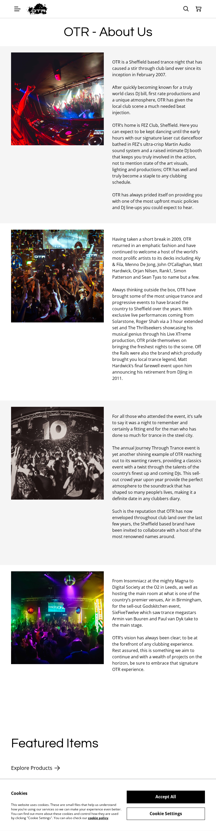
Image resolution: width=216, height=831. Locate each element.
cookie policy (98, 818)
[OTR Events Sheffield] (37, 9)
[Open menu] (17, 9)
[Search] (186, 9)
